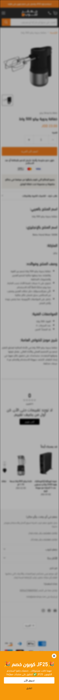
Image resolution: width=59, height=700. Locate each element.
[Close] (54, 656)
